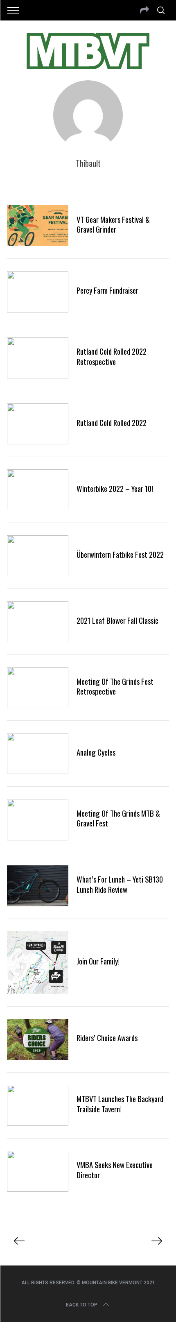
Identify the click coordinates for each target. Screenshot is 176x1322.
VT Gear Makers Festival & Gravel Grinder (113, 224)
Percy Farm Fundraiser (107, 290)
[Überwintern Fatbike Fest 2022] (37, 555)
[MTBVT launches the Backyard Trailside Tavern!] (37, 1105)
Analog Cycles (96, 752)
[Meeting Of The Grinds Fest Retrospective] (37, 687)
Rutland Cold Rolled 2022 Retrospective (112, 356)
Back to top (81, 1305)
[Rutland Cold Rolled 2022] (37, 423)
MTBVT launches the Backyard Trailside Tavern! (120, 1103)
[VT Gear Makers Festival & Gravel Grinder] (37, 225)
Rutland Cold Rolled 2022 (112, 422)
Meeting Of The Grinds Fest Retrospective (115, 686)
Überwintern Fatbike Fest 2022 (120, 554)
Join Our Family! (98, 961)
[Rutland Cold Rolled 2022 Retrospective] (37, 357)
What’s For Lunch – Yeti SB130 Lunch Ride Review (120, 884)
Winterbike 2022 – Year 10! (115, 488)
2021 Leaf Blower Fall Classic (117, 620)
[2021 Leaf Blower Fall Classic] (37, 621)
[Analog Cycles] (37, 753)
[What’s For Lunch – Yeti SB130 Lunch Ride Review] (37, 885)
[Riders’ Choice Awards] (37, 1039)
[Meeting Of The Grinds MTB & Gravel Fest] (37, 819)
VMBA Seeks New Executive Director (115, 1169)
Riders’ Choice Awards (107, 1037)
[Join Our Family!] (37, 962)
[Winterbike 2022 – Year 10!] (37, 489)
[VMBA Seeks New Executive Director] (37, 1171)
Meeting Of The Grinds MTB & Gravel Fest (118, 818)
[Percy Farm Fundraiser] (37, 291)
